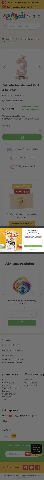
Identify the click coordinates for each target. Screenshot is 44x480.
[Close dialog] (43, 229)
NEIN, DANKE (33, 249)
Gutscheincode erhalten (33, 246)
